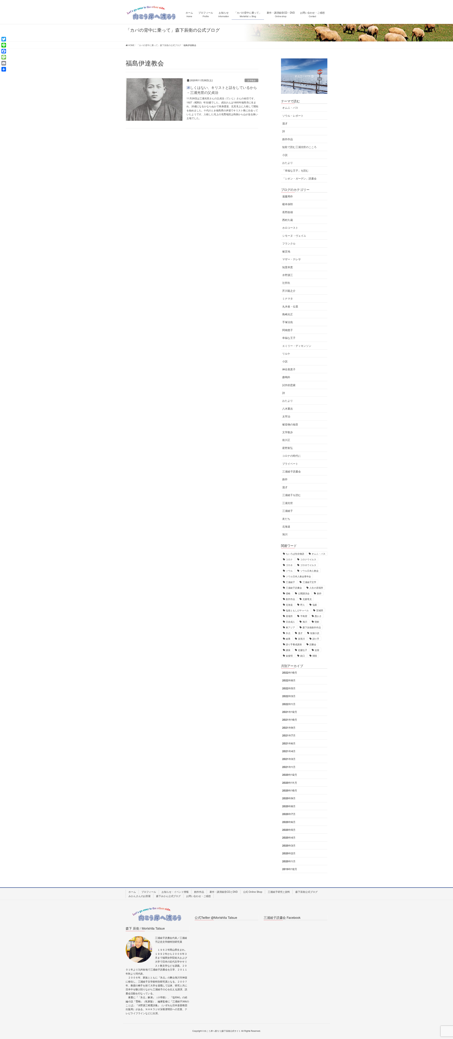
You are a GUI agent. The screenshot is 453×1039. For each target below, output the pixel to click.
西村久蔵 (287, 220)
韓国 (314, 655)
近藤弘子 (302, 650)
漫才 (285, 123)
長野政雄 (287, 212)
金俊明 (289, 655)
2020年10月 (289, 790)
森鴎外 (286, 377)
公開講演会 (303, 593)
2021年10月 (289, 720)
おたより (287, 163)
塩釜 (314, 604)
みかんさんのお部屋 (139, 896)
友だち (286, 519)
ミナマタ (287, 298)
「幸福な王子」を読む (295, 170)
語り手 (315, 638)
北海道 (286, 526)
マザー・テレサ (291, 259)
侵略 (288, 593)
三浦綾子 (287, 511)
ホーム (132, 891)
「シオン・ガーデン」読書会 (299, 178)
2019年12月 (289, 869)
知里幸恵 (287, 267)
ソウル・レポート (292, 116)
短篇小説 (314, 633)
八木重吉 (287, 409)
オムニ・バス (290, 108)
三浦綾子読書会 (291, 471)
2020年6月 (288, 822)
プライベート (290, 464)
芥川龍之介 (289, 291)
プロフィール (148, 891)
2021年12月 (289, 712)
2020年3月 (288, 845)
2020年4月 (288, 837)
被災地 (286, 251)
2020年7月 (288, 814)
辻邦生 (286, 283)
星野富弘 (287, 448)
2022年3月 (288, 696)
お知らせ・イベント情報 (175, 891)
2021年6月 (288, 743)
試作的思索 (289, 385)
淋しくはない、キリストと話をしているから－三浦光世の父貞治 (222, 90)
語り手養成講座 (294, 644)
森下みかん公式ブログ (168, 896)
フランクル (289, 243)
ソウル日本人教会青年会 (298, 576)
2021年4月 (288, 751)
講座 (288, 650)
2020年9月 (288, 798)
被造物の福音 (290, 424)
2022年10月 (289, 672)
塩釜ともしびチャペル (297, 610)
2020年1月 (288, 861)
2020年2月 (288, 853)
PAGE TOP (440, 1004)
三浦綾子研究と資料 (279, 891)
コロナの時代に (291, 456)
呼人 (302, 604)
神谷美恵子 (289, 369)
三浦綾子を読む (291, 495)
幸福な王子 (289, 338)
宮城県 (319, 610)
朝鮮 (317, 621)
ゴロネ (289, 565)
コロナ (289, 559)
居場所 (289, 616)
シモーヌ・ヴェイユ (294, 236)
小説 (285, 155)
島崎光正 (287, 314)
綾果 (288, 638)
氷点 (288, 633)
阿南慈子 (287, 330)
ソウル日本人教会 (309, 570)
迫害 (317, 650)
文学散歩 (251, 80)
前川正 (286, 440)
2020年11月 (289, 783)
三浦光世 (287, 503)
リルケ (286, 353)
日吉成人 (290, 621)
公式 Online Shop (252, 891)
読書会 (312, 644)
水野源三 (287, 275)
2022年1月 (288, 704)
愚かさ (318, 616)
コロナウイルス (308, 559)
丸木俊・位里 (290, 306)
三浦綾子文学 (309, 582)
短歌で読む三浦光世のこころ (299, 147)
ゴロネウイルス (308, 565)
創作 (285, 479)
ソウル (289, 570)
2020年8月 (288, 806)
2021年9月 (288, 728)
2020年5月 (288, 830)
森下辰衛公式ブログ (306, 891)
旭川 (285, 534)
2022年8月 (288, 680)
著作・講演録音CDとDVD (224, 891)
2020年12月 (289, 775)
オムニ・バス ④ (304, 76)
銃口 (302, 655)
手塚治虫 (287, 322)
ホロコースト (290, 228)
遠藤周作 (287, 196)
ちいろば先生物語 (295, 553)
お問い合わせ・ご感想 (198, 896)
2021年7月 (288, 735)
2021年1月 (288, 767)
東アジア (290, 627)
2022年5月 (288, 688)
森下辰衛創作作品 (312, 627)
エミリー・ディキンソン (296, 346)
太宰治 (286, 416)
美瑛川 (301, 638)
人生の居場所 (316, 587)
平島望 (303, 616)
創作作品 (287, 139)
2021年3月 (288, 759)
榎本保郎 (287, 204)
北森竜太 (307, 599)
